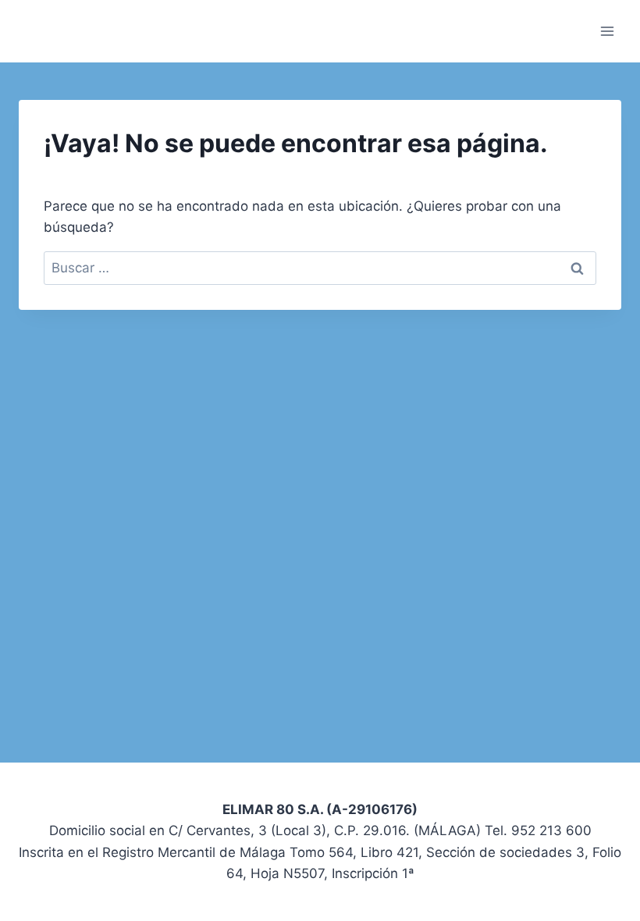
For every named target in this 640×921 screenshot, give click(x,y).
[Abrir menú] (606, 31)
